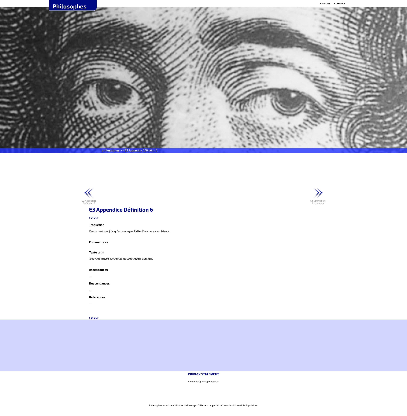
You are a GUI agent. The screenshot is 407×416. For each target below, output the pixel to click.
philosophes (111, 150)
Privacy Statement (203, 374)
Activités (339, 3)
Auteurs (325, 3)
